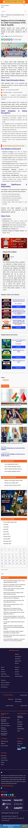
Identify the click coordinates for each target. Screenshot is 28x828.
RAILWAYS (19, 722)
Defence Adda (18, 701)
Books (2, 764)
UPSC (18, 731)
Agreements (4, 674)
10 (2, 557)
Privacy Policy (5, 820)
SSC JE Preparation (5, 725)
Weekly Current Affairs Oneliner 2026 (13, 480)
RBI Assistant (4, 731)
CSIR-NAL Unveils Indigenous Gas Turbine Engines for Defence (13, 613)
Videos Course (4, 760)
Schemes (3, 671)
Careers (21, 748)
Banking (17, 663)
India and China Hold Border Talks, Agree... (11, 405)
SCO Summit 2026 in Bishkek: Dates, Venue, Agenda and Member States (14, 581)
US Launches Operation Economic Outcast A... (12, 424)
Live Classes (4, 757)
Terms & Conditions (18, 818)
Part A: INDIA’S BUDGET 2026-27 (12, 466)
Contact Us (19, 743)
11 (5, 557)
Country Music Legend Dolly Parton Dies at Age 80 (13, 622)
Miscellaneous (4, 687)
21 (17, 560)
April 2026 (5, 531)
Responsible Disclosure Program (9, 816)
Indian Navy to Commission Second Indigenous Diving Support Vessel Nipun (13, 609)
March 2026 (6, 534)
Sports (2, 667)
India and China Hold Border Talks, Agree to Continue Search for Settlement (14, 597)
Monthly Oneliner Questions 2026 (12, 485)
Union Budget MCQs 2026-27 (11, 464)
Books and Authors (5, 676)
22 (20, 560)
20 (13, 560)
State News (17, 658)
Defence (17, 669)
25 (6, 563)
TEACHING (19, 724)
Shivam (4, 36)
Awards (2, 669)
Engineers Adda (9, 705)
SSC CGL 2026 (4, 745)
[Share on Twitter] (12, 39)
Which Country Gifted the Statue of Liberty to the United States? (13, 589)
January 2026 (6, 538)
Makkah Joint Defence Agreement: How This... (12, 443)
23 (24, 560)
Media (18, 745)
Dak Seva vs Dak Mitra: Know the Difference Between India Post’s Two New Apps (14, 585)
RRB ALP (3, 743)
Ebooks (2, 762)
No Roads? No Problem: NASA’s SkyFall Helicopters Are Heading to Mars (13, 632)
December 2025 (7, 541)
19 (9, 560)
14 (17, 557)
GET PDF (24, 826)
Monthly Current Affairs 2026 (11, 482)
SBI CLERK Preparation (3, 720)
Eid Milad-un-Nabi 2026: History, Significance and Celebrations (14, 636)
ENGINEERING (20, 728)
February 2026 (7, 536)
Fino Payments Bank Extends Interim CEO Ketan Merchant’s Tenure (13, 601)
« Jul (2, 573)
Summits (17, 671)
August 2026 (10, 522)
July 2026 (5, 524)
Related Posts (5, 386)
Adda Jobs (10, 699)
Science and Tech (5, 684)
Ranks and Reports (5, 682)
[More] (24, 5)
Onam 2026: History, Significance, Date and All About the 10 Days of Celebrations (14, 640)
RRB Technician (4, 741)
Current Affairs (18, 699)
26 (9, 563)
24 (2, 563)
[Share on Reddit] (7, 39)
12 (9, 557)
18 (5, 560)
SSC (18, 719)
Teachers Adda (23, 695)
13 (13, 557)
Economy (17, 674)
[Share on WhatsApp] (2, 39)
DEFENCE (19, 726)
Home (2, 15)
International (5, 380)
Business (17, 667)
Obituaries (3, 680)
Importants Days (18, 676)
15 (20, 557)
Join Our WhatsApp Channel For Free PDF (13, 145)
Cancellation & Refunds (7, 818)
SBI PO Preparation (5, 717)
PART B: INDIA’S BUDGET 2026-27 (13, 469)
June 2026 (6, 526)
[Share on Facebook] (9, 39)
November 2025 (7, 543)
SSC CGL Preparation (3, 728)
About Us (19, 741)
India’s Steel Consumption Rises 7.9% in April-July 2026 (13, 605)
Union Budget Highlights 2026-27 (12, 471)
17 (2, 560)
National (17, 654)
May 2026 (5, 529)
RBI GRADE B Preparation (4, 734)
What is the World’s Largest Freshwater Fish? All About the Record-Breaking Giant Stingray (13, 627)
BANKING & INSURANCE (20, 717)
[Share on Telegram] (4, 39)
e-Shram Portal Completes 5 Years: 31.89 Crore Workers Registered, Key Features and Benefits (14, 618)
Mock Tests (3, 755)
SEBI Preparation (5, 723)
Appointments (18, 661)
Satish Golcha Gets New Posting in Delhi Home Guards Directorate (13, 593)
